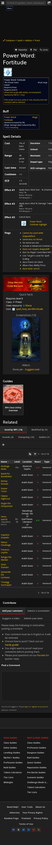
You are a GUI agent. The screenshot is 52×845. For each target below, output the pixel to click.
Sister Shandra (5, 566)
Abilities (28, 40)
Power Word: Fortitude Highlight (38, 223)
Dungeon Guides (35, 752)
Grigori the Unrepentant (7, 504)
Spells (20, 40)
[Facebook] (28, 830)
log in (26, 707)
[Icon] (7, 72)
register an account (38, 707)
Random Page (11, 818)
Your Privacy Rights (33, 812)
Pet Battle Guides (36, 772)
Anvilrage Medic (5, 467)
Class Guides (10, 742)
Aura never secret (31, 268)
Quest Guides (34, 762)
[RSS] (39, 830)
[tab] (13, 429)
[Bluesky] (23, 830)
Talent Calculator (13, 772)
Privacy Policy (41, 818)
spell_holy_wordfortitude (29, 309)
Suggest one (32, 369)
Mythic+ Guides (12, 757)
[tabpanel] (26, 523)
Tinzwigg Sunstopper (6, 583)
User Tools (27, 807)
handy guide (11, 644)
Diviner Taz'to (4, 490)
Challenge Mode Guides (38, 782)
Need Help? (13, 807)
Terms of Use (26, 824)
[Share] (49, 3)
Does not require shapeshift (36, 249)
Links (45, 49)
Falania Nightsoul (5, 497)
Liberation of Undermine (27, 524)
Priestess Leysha (5, 551)
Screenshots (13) (26, 315)
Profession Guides (13, 762)
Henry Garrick (4, 518)
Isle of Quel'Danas (27, 516)
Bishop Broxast (4, 482)
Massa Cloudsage (6, 543)
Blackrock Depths (27, 467)
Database (10, 40)
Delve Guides (10, 747)
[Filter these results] (35, 454)
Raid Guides (10, 767)
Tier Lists (8, 777)
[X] (18, 830)
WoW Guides (10, 737)
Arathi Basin (27, 475)
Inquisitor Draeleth (5, 536)
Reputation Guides (37, 767)
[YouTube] (33, 830)
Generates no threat (32, 239)
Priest (37, 40)
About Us (40, 807)
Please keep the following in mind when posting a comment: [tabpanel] (25, 667)
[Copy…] (30, 454)
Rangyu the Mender (6, 558)
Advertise (15, 812)
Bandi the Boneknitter (6, 475)
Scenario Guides (35, 777)
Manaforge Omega (27, 512)
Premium (26, 818)
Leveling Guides (12, 752)
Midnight (8, 782)
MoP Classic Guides (37, 737)
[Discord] (13, 830)
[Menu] (3, 3)
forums (41, 655)
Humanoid (46, 467)
